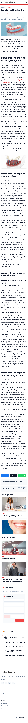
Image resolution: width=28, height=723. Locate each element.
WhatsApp (22, 475)
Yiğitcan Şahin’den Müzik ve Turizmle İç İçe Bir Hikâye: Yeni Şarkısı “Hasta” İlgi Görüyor (14, 637)
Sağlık (9, 7)
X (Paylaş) (13, 475)
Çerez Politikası (4, 708)
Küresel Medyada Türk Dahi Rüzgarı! (14, 646)
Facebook (5, 475)
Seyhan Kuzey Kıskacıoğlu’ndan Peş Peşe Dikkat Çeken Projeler (14, 651)
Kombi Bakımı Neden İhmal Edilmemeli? (15, 655)
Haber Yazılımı (9, 717)
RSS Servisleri (4, 696)
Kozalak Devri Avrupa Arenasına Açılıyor (14, 642)
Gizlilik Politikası (4, 703)
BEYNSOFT (21, 717)
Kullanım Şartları (5, 705)
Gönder (20, 620)
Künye (2, 691)
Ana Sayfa (3, 7)
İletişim (2, 693)
